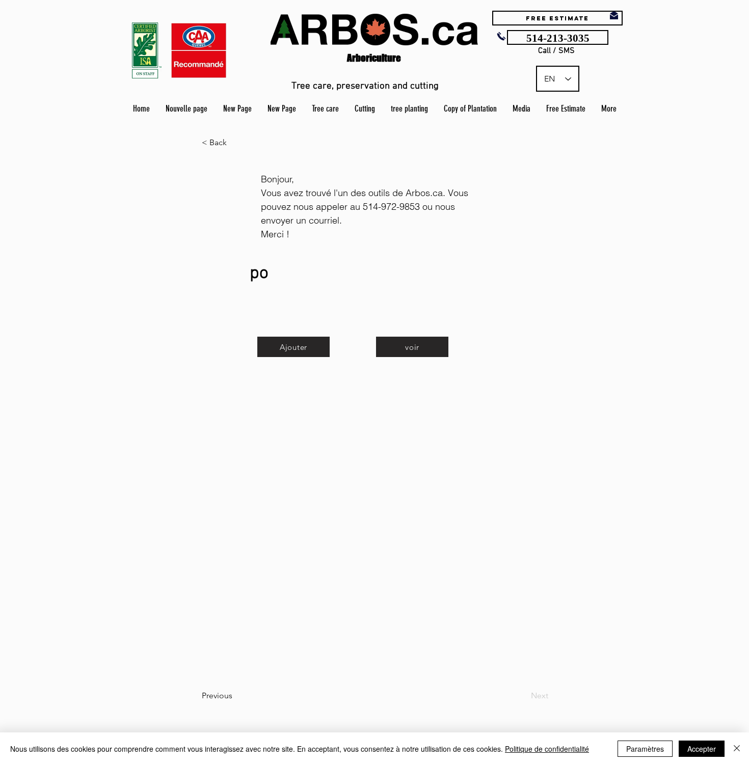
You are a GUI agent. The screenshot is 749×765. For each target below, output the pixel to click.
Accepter (701, 749)
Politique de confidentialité (547, 749)
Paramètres (645, 749)
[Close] (737, 749)
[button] (235, 142)
